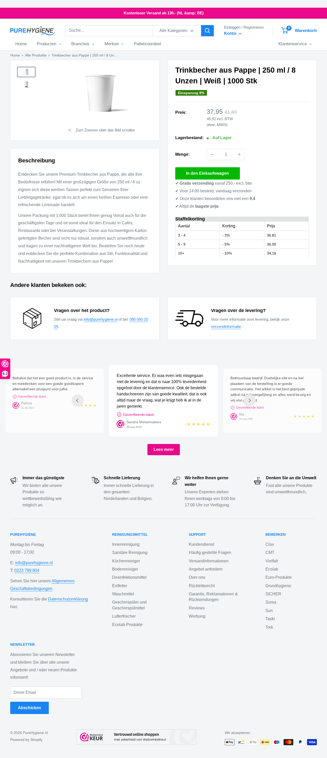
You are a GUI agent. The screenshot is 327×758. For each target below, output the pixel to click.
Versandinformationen (209, 561)
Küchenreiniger (126, 561)
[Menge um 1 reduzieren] (212, 154)
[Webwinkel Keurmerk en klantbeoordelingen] (136, 737)
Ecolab (271, 569)
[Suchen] (207, 30)
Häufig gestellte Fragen (210, 552)
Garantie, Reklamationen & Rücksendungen (213, 597)
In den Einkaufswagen (207, 173)
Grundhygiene (278, 586)
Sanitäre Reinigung (129, 552)
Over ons (197, 577)
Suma (270, 602)
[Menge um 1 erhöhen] (239, 154)
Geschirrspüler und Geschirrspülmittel (129, 605)
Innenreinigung (125, 544)
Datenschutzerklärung (68, 599)
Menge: (182, 154)
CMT (269, 552)
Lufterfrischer (124, 616)
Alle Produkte (35, 55)
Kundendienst (201, 544)
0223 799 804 (26, 570)
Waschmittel (123, 594)
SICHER (273, 594)
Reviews (197, 608)
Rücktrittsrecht (202, 586)
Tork (269, 627)
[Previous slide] (78, 400)
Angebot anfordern (206, 569)
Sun (269, 610)
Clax (269, 544)
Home (15, 55)
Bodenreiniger (125, 569)
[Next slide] (249, 400)
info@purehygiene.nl (101, 319)
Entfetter (119, 586)
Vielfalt (271, 561)
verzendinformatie (226, 326)
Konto (231, 33)
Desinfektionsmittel (129, 577)
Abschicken (29, 708)
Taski (270, 619)
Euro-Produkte (278, 577)
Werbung (197, 616)
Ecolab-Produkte (127, 624)
